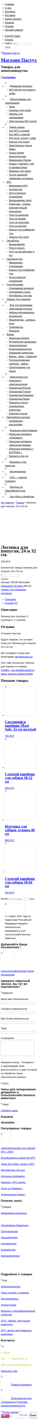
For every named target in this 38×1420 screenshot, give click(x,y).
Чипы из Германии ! (12, 1188)
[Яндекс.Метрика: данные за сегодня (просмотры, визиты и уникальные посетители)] (11, 1412)
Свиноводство (9, 1237)
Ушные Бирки (8, 1304)
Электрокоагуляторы (20, 308)
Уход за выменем (18, 215)
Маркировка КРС (18, 185)
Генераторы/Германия (21, 395)
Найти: (8, 43)
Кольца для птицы (19, 141)
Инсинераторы (10, 1298)
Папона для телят (19, 237)
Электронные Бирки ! (13, 1194)
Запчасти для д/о (18, 456)
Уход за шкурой (17, 226)
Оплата (9, 39)
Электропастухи (11, 1286)
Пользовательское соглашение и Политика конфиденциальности (16, 1402)
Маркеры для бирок (20, 171)
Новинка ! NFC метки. (13, 1182)
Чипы (12, 106)
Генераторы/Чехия (19, 398)
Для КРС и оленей (19, 130)
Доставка (10, 15)
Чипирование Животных (15, 1225)
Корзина (9, 22)
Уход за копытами (19, 222)
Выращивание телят (20, 200)
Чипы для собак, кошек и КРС (18, 1164)
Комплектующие (18, 413)
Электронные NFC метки (23, 121)
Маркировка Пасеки (20, 160)
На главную (7, 502)
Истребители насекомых (22, 341)
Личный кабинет (14, 29)
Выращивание (17, 244)
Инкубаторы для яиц (20, 295)
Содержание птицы (19, 291)
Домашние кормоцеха (21, 352)
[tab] (21, 599)
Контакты (10, 11)
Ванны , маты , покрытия (23, 356)
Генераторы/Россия (20, 388)
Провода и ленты (18, 402)
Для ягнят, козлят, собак (22, 138)
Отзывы (9, 26)
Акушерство (15, 189)
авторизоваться (24, 656)
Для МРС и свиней (19, 134)
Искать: (5, 898)
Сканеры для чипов (20, 110)
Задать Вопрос (13, 18)
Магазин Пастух (19, 60)
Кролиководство (10, 1255)
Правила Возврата (21, 1384)
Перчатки (14, 330)
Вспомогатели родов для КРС (18, 1157)
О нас (8, 8)
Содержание (16, 266)
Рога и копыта (17, 248)
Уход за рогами (17, 218)
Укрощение (15, 211)
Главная (9, 4)
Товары (20, 502)
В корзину (5, 579)
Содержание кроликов (21, 288)
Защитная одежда (19, 338)
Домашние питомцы (12, 586)
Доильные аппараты (13, 1176)
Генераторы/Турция (20, 391)
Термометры (16, 327)
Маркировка (15, 262)
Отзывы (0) (11, 603)
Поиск (32, 899)
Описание (10, 599)
